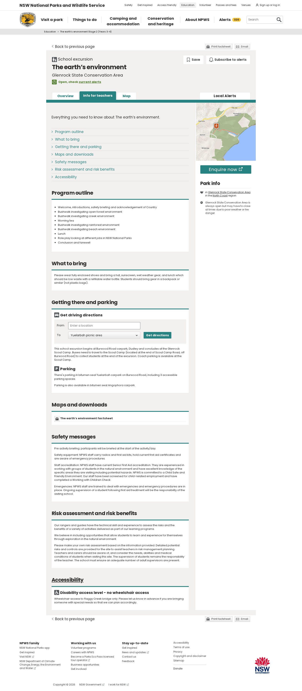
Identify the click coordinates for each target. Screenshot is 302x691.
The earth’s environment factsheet (86, 418)
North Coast (220, 195)
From (60, 325)
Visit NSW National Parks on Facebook (23, 684)
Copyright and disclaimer (189, 656)
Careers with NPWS (82, 652)
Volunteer (205, 5)
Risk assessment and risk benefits (85, 169)
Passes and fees (226, 5)
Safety (128, 5)
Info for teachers (97, 95)
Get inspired (144, 5)
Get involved (78, 669)
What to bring (67, 139)
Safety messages (70, 162)
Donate (177, 668)
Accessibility (66, 176)
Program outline (69, 131)
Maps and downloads (74, 154)
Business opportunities (85, 664)
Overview (65, 96)
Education (187, 5)
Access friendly (166, 5)
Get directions (157, 335)
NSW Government (90, 684)
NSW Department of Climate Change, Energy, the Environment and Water (40, 664)
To (59, 335)
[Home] (28, 19)
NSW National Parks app (35, 648)
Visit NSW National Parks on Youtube (41, 684)
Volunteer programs (83, 648)
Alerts (225, 95)
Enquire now (223, 169)
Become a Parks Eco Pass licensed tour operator (92, 658)
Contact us (129, 656)
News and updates (134, 652)
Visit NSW (25, 656)
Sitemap (178, 660)
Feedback (128, 661)
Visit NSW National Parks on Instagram (32, 684)
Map (126, 96)
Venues (246, 5)
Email (244, 46)
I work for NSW (117, 684)
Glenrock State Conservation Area (229, 192)
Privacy (177, 651)
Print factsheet (221, 46)
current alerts (90, 82)
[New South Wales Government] (262, 665)
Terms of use (181, 647)
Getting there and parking (78, 146)
